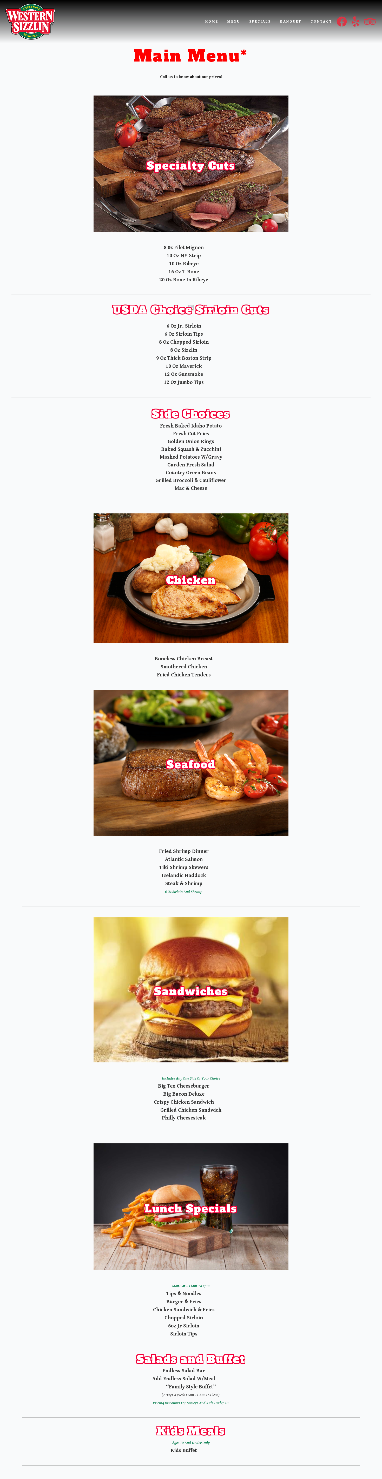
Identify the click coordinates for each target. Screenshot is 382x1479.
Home (211, 21)
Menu (233, 21)
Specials (260, 21)
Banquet (290, 21)
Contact (321, 21)
